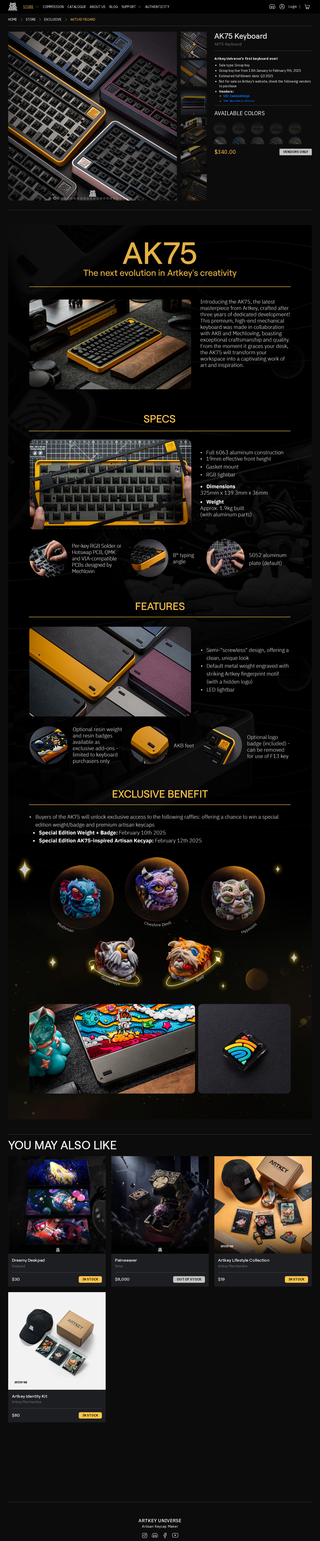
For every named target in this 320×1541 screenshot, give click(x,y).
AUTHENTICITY (157, 7)
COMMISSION (53, 7)
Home (12, 19)
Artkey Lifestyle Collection (243, 1260)
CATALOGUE (76, 7)
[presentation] (193, 34)
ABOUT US (97, 7)
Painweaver (126, 1260)
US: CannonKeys (236, 96)
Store (31, 19)
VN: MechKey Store (239, 101)
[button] (31, 6)
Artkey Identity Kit (29, 1396)
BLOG (113, 7)
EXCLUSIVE (53, 19)
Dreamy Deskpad (28, 1260)
